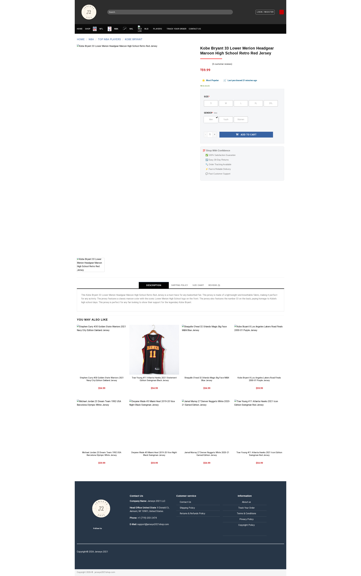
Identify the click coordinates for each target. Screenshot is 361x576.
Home (79, 29)
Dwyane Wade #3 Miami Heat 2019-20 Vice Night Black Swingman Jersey (154, 454)
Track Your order (176, 29)
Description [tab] (153, 285)
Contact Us (185, 502)
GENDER (208, 113)
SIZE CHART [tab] (198, 285)
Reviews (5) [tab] (214, 285)
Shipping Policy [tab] (179, 285)
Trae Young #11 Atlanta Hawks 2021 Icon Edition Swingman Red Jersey (259, 454)
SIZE (207, 96)
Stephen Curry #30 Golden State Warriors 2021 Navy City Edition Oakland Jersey (102, 379)
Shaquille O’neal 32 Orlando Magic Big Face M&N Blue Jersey (206, 379)
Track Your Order (246, 507)
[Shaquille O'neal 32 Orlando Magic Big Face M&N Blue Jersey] (207, 350)
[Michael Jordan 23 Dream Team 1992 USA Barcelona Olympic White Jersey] (102, 424)
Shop (87, 29)
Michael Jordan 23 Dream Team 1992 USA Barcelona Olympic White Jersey (101, 454)
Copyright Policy (246, 525)
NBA (91, 39)
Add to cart (249, 134)
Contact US (195, 29)
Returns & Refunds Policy (192, 513)
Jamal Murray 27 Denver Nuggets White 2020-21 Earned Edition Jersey (206, 454)
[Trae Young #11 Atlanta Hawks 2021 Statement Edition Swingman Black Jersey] (154, 350)
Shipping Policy (187, 507)
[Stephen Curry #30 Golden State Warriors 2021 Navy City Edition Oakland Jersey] (102, 350)
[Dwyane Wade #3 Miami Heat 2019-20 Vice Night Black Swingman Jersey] (154, 424)
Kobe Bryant (133, 39)
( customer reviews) (222, 64)
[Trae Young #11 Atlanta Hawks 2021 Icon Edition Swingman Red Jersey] (259, 424)
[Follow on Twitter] (106, 528)
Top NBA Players (109, 39)
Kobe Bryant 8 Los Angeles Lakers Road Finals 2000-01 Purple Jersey (259, 379)
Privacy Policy (246, 519)
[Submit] (230, 12)
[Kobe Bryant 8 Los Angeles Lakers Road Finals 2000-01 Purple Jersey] (259, 350)
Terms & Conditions (246, 513)
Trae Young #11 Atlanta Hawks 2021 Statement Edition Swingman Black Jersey (154, 379)
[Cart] (281, 12)
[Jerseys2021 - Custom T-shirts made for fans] (90, 12)
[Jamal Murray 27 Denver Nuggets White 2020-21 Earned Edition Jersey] (207, 424)
